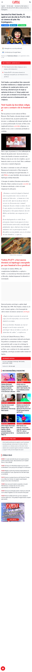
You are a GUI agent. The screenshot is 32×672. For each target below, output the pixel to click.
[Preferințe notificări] (3, 668)
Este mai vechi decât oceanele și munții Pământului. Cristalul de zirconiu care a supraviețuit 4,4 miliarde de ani (14, 485)
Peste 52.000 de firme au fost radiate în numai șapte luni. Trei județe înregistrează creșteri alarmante (16, 497)
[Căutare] (30, 2)
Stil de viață (12, 366)
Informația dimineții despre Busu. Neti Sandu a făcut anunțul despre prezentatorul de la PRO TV (8, 430)
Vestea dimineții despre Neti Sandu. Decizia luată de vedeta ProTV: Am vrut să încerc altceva (8, 387)
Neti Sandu (21, 361)
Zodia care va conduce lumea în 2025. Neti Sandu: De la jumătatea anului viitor (23, 387)
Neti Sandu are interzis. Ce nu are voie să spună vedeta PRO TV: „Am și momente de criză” (23, 429)
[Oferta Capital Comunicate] (16, 512)
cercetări (26, 184)
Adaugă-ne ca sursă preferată (13, 48)
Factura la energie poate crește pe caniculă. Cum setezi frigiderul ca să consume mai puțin (15, 491)
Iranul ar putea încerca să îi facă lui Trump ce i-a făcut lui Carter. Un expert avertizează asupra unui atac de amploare (15, 479)
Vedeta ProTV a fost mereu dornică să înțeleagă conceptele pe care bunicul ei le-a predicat (16, 74)
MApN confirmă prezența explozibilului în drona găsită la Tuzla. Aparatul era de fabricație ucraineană (15, 472)
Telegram (14, 25)
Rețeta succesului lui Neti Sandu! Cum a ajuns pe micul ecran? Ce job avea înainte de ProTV (24, 408)
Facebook (6, 25)
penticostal (5, 363)
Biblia (6, 175)
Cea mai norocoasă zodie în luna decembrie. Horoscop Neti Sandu (8, 407)
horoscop (15, 361)
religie (10, 363)
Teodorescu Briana (12, 56)
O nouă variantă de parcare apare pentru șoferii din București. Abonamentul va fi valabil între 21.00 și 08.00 (15, 460)
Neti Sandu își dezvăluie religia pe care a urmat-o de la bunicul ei (15, 68)
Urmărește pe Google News (12, 52)
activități (17, 126)
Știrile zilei (7, 455)
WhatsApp (23, 25)
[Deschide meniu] (2, 2)
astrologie (26, 312)
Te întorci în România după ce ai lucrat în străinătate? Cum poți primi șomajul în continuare (15, 466)
